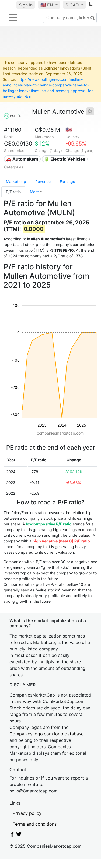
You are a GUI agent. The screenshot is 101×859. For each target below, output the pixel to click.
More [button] (34, 191)
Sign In (26, 5)
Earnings (67, 181)
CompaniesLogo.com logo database (46, 733)
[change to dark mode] (91, 5)
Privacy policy (27, 813)
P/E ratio (13, 191)
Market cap (16, 181)
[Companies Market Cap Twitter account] (19, 835)
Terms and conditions (35, 824)
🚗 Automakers (22, 159)
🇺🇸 (46, 5)
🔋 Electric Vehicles (64, 159)
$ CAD (72, 5)
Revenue (43, 181)
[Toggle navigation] (13, 17)
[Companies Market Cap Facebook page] (12, 835)
